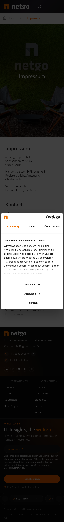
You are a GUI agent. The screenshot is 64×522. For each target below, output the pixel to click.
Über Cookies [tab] (52, 226)
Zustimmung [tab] (11, 226)
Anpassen (30, 293)
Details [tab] (32, 226)
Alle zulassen (32, 284)
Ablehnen (32, 302)
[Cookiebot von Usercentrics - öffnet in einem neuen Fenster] (46, 217)
